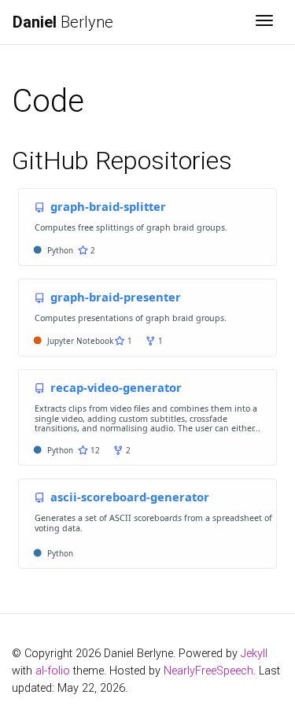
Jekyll (254, 653)
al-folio (52, 671)
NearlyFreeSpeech (208, 671)
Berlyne (63, 22)
